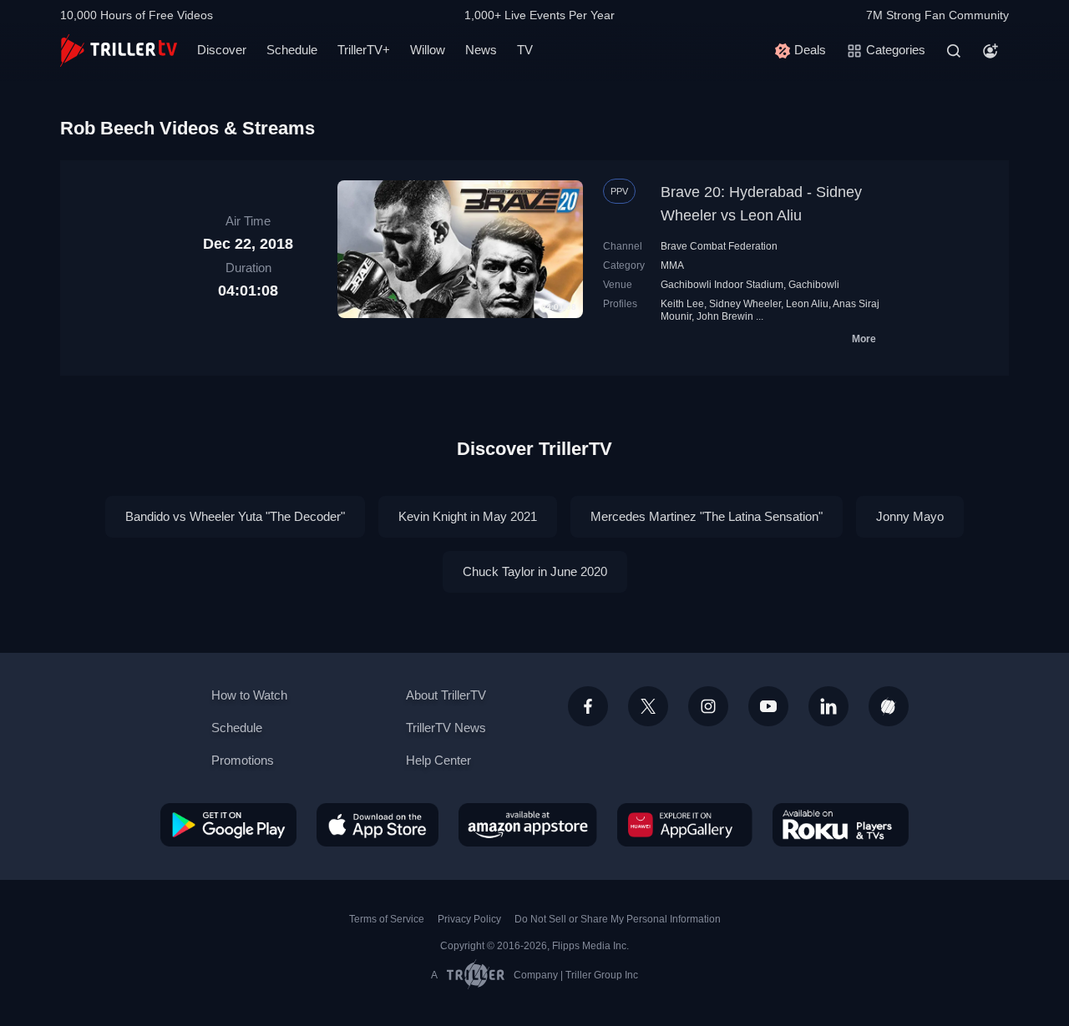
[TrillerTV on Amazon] (528, 825)
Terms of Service (386, 919)
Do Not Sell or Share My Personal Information (617, 919)
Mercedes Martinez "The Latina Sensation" (706, 516)
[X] (648, 706)
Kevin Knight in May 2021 (467, 516)
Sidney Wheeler (745, 304)
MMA (672, 265)
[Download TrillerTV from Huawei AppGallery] (684, 825)
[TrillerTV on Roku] (841, 825)
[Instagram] (708, 706)
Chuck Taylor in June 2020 (535, 571)
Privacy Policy (469, 919)
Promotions (242, 760)
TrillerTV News (446, 727)
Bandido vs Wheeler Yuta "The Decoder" (235, 516)
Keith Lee (682, 304)
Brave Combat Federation (719, 246)
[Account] (990, 51)
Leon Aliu (807, 304)
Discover (221, 50)
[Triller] (889, 706)
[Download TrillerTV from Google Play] (228, 825)
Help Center (438, 760)
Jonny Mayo (910, 516)
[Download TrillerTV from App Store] (377, 825)
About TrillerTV (446, 695)
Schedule (291, 50)
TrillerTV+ (363, 50)
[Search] (953, 51)
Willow (427, 50)
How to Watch (249, 695)
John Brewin (725, 316)
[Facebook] (588, 706)
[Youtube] (768, 706)
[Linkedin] (828, 706)
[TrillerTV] (118, 50)
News (481, 50)
